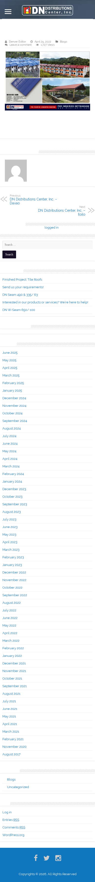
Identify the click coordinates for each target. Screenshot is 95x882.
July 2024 (9, 436)
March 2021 (10, 731)
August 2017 (11, 754)
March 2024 (10, 466)
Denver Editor (17, 41)
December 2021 (14, 663)
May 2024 (9, 451)
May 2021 (9, 716)
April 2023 (9, 542)
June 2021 (9, 709)
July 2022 (9, 610)
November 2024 (14, 406)
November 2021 (14, 671)
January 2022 (12, 656)
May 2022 (9, 625)
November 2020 (14, 747)
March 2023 (10, 549)
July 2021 (9, 701)
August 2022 (11, 603)
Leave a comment (21, 44)
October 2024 (12, 413)
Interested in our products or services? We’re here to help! (45, 302)
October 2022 (12, 587)
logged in (52, 227)
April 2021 (9, 724)
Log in (7, 812)
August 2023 (11, 512)
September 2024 (14, 421)
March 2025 (10, 375)
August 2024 (11, 428)
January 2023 (12, 565)
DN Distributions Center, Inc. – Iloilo (61, 210)
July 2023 (9, 519)
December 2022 (14, 572)
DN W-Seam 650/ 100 (18, 310)
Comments (13, 827)
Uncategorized (18, 787)
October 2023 (12, 496)
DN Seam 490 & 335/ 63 (20, 295)
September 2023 (14, 504)
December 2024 (14, 398)
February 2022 (13, 648)
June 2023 (10, 527)
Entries (10, 820)
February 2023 (13, 557)
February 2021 (13, 739)
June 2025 (10, 352)
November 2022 (14, 580)
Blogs (63, 41)
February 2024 (13, 474)
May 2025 (9, 360)
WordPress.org (13, 835)
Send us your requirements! (23, 287)
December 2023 (14, 489)
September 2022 (14, 595)
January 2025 (12, 390)
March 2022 (10, 640)
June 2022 (10, 618)
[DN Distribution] (47, 9)
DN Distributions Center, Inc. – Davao (33, 199)
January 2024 (12, 481)
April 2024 (9, 459)
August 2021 (11, 693)
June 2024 (10, 443)
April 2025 (9, 368)
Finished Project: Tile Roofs (22, 279)
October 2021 (12, 678)
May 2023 (9, 534)
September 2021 (14, 686)
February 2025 (13, 383)
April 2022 (9, 633)
